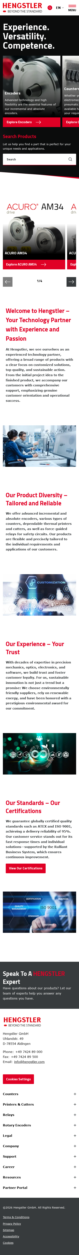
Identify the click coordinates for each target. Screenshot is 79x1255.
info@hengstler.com (29, 1062)
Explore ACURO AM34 (21, 265)
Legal (7, 1135)
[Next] (71, 282)
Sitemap (8, 1230)
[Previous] (7, 282)
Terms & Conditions (16, 1217)
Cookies (8, 1242)
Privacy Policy (12, 1223)
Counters (10, 1094)
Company (11, 1146)
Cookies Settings (18, 1079)
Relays (8, 1115)
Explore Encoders (19, 122)
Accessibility (11, 1236)
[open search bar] (50, 7)
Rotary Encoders (17, 1125)
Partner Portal (15, 1187)
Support (9, 1156)
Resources (12, 1177)
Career (9, 1167)
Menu (72, 9)
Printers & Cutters (18, 1104)
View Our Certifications (25, 868)
